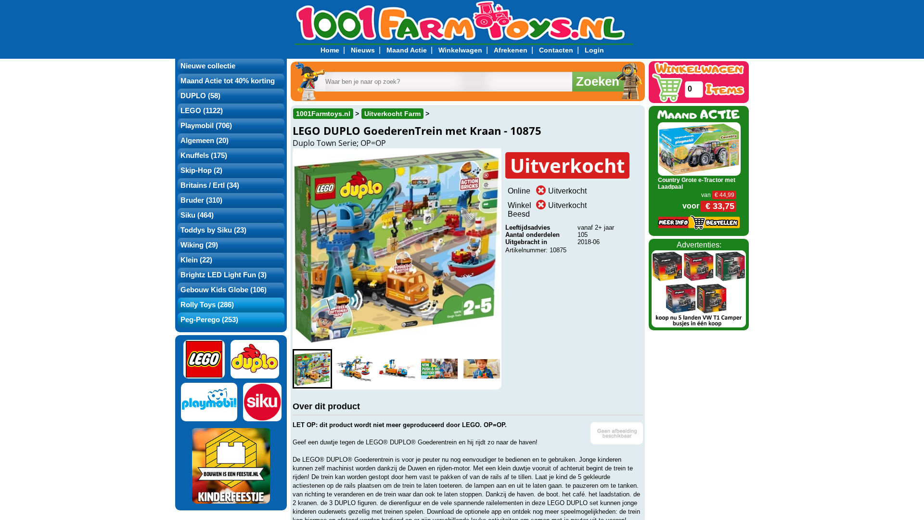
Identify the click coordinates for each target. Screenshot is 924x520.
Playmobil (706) (206, 126)
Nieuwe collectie (207, 66)
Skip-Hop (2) (201, 170)
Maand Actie (406, 50)
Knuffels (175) (203, 155)
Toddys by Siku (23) (213, 230)
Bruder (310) (201, 200)
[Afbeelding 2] (354, 369)
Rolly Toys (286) (207, 305)
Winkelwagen (460, 50)
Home (330, 50)
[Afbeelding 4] (439, 369)
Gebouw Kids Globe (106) (223, 290)
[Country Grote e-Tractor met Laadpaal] (699, 148)
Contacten (556, 50)
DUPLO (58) (200, 96)
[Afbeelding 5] (481, 369)
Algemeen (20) (204, 140)
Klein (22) (196, 260)
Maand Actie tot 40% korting (227, 81)
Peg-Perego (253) (209, 320)
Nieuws (363, 50)
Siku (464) (197, 215)
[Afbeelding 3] (397, 369)
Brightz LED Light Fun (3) (223, 275)
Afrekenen (510, 50)
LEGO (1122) (201, 111)
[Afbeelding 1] (312, 369)
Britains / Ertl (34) (209, 185)
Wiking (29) (199, 245)
